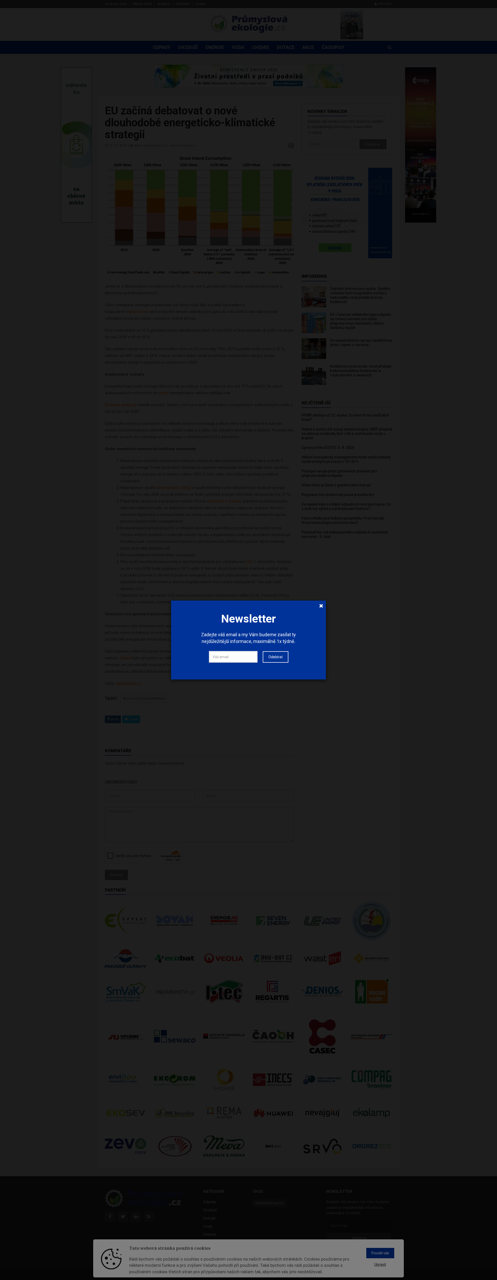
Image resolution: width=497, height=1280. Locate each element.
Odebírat (275, 657)
